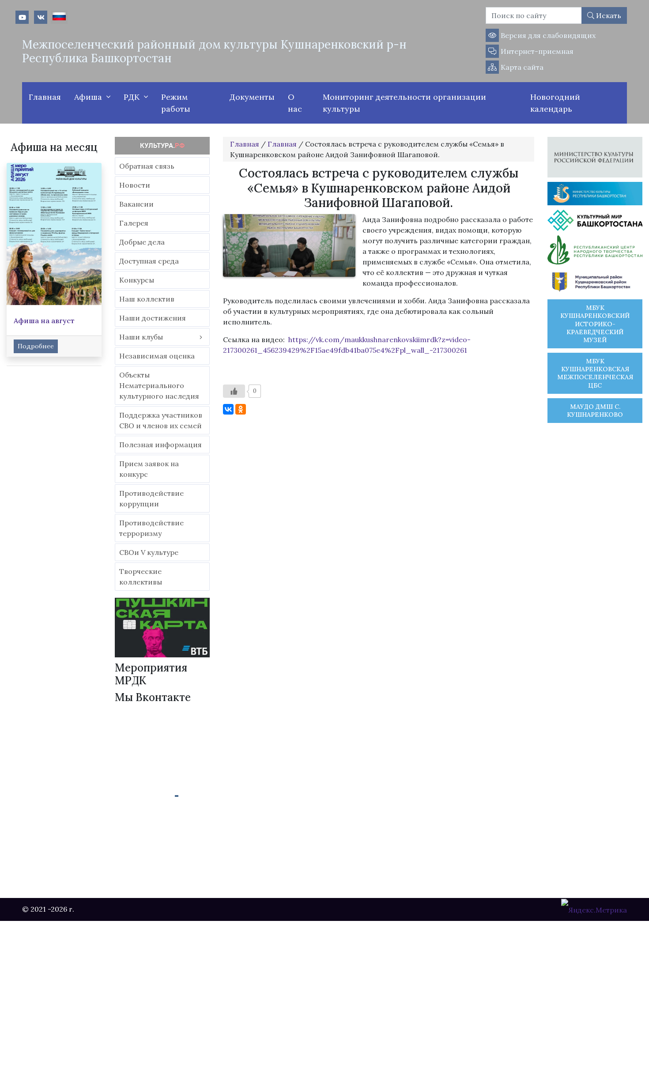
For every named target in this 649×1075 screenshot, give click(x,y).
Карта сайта (521, 67)
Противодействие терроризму (151, 528)
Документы (252, 97)
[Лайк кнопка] (234, 391)
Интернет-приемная (536, 51)
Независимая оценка (157, 355)
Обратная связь (146, 166)
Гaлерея (133, 223)
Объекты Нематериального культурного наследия (159, 385)
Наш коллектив (146, 298)
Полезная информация (160, 444)
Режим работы (175, 103)
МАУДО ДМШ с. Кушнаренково (595, 411)
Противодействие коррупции (151, 498)
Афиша (88, 97)
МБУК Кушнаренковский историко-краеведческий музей (595, 324)
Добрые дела (142, 242)
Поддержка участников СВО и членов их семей (160, 420)
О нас (295, 103)
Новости (134, 185)
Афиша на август (44, 320)
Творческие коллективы (140, 576)
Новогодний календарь (555, 103)
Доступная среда (149, 260)
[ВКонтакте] (228, 409)
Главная (45, 97)
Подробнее (36, 346)
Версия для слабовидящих (547, 35)
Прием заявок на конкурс (149, 469)
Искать (607, 15)
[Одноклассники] (240, 409)
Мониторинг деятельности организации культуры (404, 103)
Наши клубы (141, 336)
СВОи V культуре (148, 552)
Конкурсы (136, 279)
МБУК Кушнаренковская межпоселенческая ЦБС (595, 373)
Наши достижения (152, 317)
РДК (132, 97)
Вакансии (136, 204)
